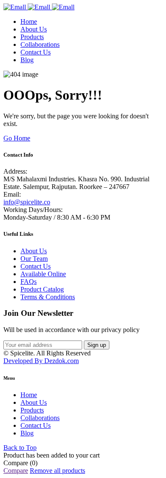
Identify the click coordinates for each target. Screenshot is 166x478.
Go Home (16, 138)
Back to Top (20, 447)
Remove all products (57, 470)
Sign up (96, 345)
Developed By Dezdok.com (41, 360)
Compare (15, 470)
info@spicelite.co (26, 202)
